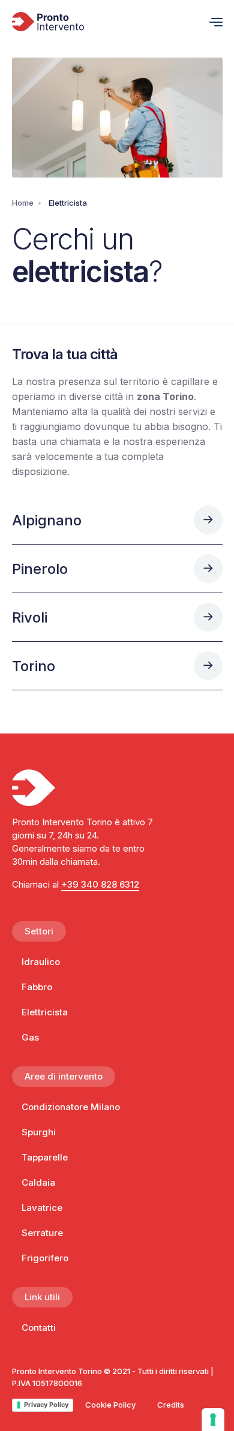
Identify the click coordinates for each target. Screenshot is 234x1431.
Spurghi (39, 1132)
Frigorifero (45, 1258)
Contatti (39, 1327)
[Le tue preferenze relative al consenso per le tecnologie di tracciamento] (213, 1419)
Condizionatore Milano (71, 1107)
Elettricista (45, 1012)
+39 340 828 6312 (100, 884)
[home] (106, 21)
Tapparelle (45, 1157)
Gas (30, 1037)
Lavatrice (42, 1207)
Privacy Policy (46, 1404)
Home (23, 203)
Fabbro (37, 987)
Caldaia (38, 1182)
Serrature (42, 1232)
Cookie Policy (110, 1404)
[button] (211, 21)
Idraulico (41, 961)
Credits (170, 1404)
